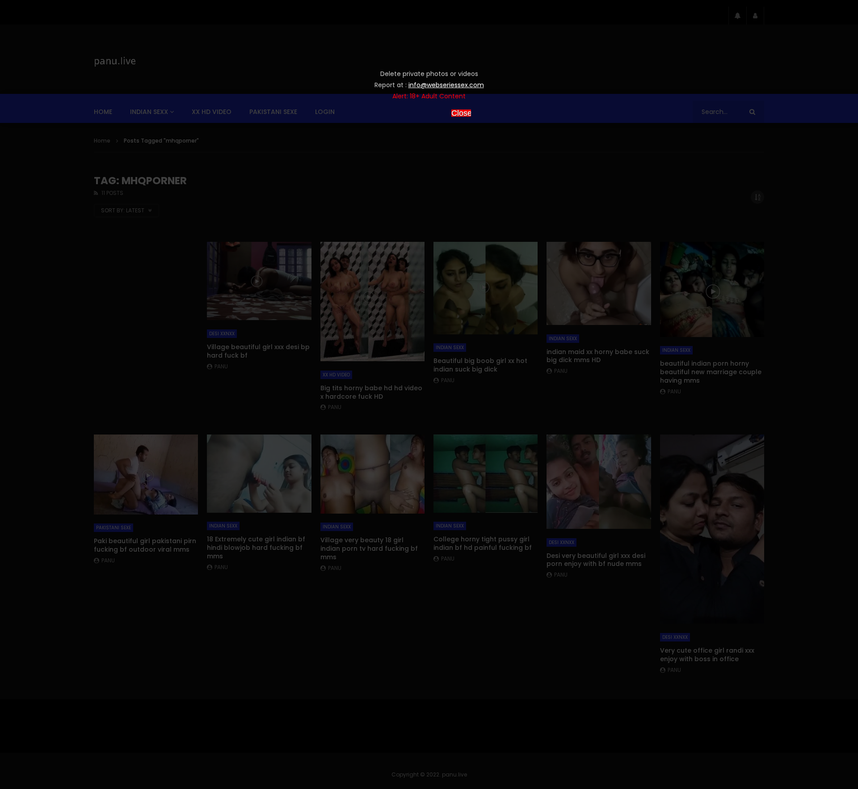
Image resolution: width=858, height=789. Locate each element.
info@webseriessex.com (446, 84)
